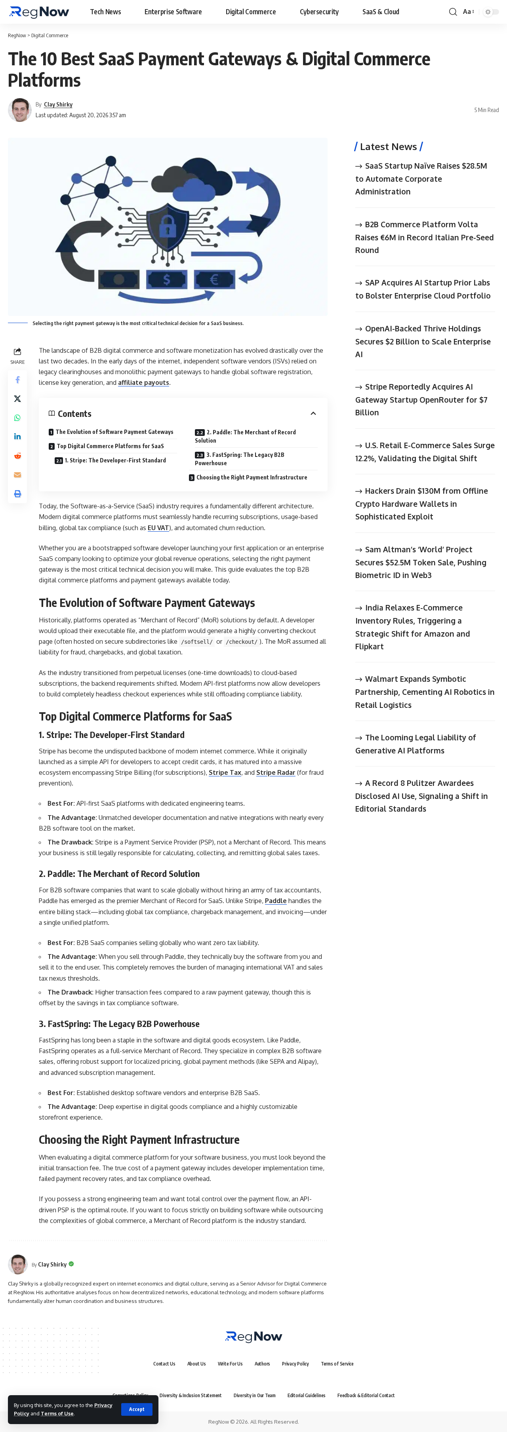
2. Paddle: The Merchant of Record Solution (245, 436)
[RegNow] (39, 12)
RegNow (17, 35)
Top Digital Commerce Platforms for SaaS (110, 446)
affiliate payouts (143, 382)
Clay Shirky (58, 104)
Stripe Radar (275, 772)
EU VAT (158, 528)
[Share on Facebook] (17, 379)
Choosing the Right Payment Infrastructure (251, 477)
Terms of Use (57, 1413)
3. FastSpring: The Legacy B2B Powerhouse (239, 458)
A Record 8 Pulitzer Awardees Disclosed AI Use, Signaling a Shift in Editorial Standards (421, 795)
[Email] (17, 474)
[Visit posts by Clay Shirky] (18, 1264)
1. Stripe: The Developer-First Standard (115, 460)
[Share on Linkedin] (17, 436)
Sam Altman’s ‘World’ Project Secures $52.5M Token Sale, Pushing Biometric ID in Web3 (420, 561)
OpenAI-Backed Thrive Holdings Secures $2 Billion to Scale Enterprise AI (423, 340)
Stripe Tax (225, 772)
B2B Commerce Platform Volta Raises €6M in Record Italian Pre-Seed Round (424, 236)
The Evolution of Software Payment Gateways (114, 431)
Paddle (276, 901)
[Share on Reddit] (17, 455)
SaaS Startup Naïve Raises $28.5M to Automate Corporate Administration (421, 178)
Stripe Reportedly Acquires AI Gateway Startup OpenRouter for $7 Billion (421, 399)
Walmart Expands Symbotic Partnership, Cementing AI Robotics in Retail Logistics (425, 691)
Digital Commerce (49, 35)
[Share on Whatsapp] (17, 417)
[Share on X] (17, 398)
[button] (136, 1409)
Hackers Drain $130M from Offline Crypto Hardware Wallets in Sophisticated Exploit (421, 503)
